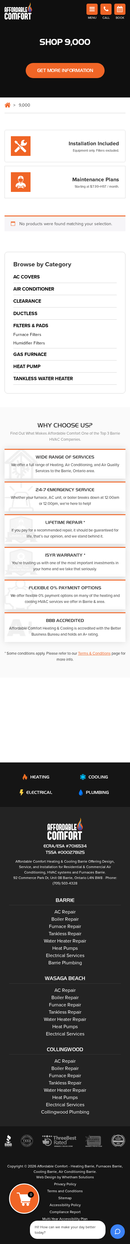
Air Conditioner (33, 289)
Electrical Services (65, 956)
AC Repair (65, 912)
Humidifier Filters (29, 343)
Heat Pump (27, 367)
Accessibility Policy (65, 1205)
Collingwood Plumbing (65, 1112)
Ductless (25, 314)
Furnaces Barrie (92, 872)
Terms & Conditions (94, 653)
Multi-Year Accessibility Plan (65, 1219)
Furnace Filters (27, 335)
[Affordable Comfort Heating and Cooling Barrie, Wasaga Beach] (65, 828)
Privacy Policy (65, 1184)
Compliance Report (65, 1212)
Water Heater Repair (65, 941)
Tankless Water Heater (43, 379)
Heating (39, 777)
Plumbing (97, 792)
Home (8, 105)
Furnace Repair (65, 926)
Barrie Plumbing (65, 963)
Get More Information (65, 70)
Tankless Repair (65, 934)
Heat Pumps (65, 948)
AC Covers (26, 277)
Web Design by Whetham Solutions (65, 1177)
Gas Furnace (30, 354)
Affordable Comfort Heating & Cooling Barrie (51, 861)
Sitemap (65, 1198)
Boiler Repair (65, 919)
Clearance (27, 301)
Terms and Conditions (65, 1191)
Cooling (98, 777)
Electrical (39, 792)
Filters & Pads (30, 326)
